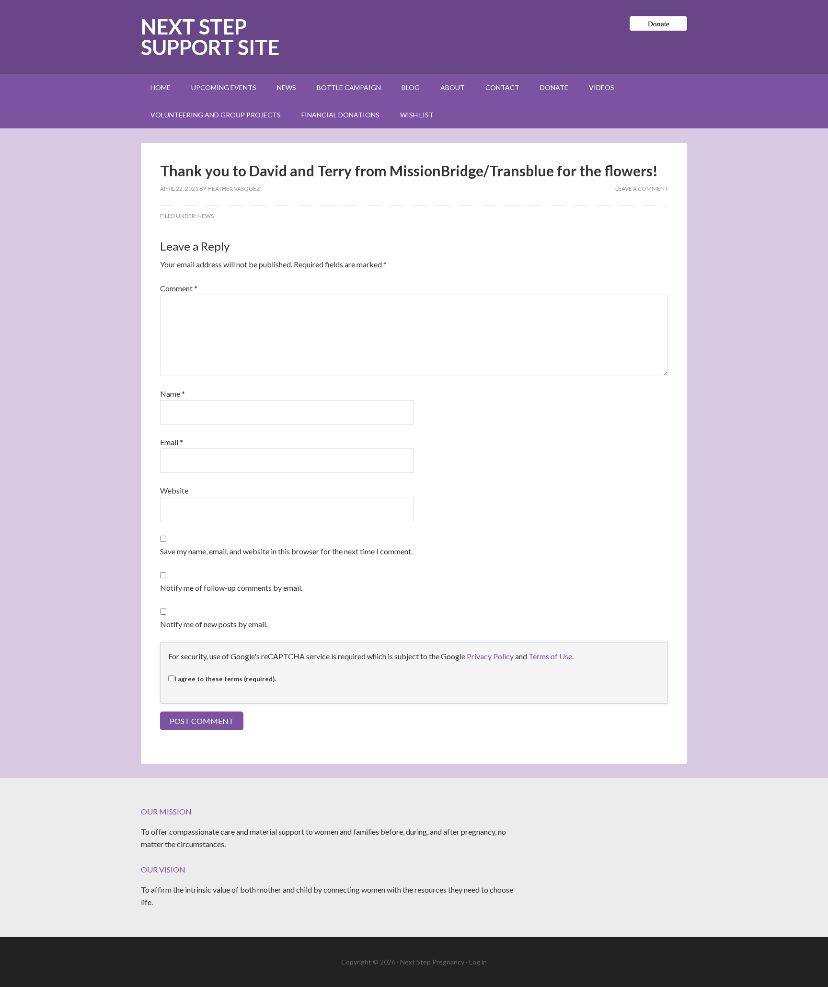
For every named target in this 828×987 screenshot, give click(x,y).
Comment (178, 288)
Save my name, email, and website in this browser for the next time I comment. (286, 551)
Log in (478, 962)
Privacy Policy (490, 656)
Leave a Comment (641, 188)
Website (174, 490)
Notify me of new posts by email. (213, 624)
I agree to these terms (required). (225, 679)
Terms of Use (550, 656)
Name (172, 393)
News (205, 215)
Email (171, 442)
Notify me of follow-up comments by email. (231, 587)
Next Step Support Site (210, 36)
